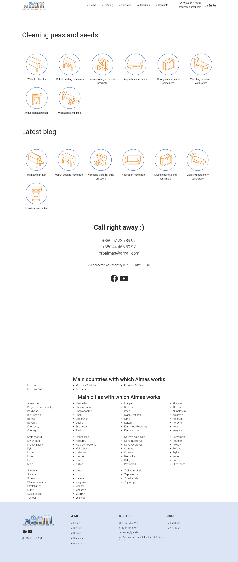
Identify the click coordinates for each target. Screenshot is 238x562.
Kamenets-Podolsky (135, 426)
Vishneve (81, 489)
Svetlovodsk (34, 493)
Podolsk (177, 440)
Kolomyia (178, 414)
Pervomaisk (179, 436)
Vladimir (80, 493)
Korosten (178, 422)
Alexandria (33, 403)
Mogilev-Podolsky (86, 444)
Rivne (176, 456)
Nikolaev (81, 456)
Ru (214, 5)
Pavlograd (130, 464)
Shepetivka (179, 464)
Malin (30, 464)
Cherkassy (33, 426)
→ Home (91, 5)
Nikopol (80, 460)
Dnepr (79, 414)
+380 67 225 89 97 (190, 3)
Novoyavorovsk (133, 444)
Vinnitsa (80, 486)
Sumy (30, 489)
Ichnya (128, 403)
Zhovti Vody (131, 478)
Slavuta (31, 474)
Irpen (127, 411)
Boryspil (31, 418)
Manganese (82, 436)
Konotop (178, 418)
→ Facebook (174, 523)
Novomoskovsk (133, 440)
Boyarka (32, 422)
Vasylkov (81, 482)
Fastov (80, 430)
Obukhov (129, 448)
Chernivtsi (81, 403)
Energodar (82, 426)
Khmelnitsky (179, 411)
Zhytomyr (129, 482)
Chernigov (33, 430)
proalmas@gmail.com (190, 7)
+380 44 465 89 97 (119, 246)
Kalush (128, 422)
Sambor (177, 460)
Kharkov (177, 403)
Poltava (177, 448)
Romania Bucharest (135, 385)
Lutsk (30, 456)
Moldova (32, 385)
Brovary (128, 407)
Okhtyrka (129, 460)
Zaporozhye (131, 474)
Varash (80, 478)
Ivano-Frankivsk (133, 414)
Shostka (32, 470)
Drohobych (82, 418)
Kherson (177, 407)
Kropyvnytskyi (35, 444)
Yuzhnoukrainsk (133, 470)
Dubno (79, 422)
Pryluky (177, 452)
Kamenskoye (131, 430)
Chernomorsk (83, 407)
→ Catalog (107, 5)
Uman (79, 470)
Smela (31, 478)
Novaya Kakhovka (134, 436)
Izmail (127, 418)
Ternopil (31, 497)
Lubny (30, 452)
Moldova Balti (35, 389)
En (210, 5)
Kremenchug (34, 436)
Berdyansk (33, 411)
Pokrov (177, 444)
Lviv (29, 460)
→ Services (124, 5)
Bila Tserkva (34, 414)
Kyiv (29, 448)
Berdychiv (129, 456)
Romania (81, 389)
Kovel (176, 426)
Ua (206, 5)
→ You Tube (173, 528)
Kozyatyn (178, 430)
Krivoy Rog (33, 440)
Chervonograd (84, 411)
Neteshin (81, 452)
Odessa (128, 452)
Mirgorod (81, 440)
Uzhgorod (81, 474)
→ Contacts (161, 5)
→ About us (143, 5)
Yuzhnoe (80, 497)
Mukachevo (82, 448)
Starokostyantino (37, 482)
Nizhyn (79, 464)
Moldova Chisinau (86, 385)
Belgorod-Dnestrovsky (40, 407)
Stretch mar (34, 486)
